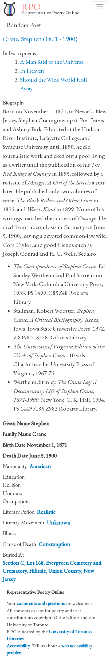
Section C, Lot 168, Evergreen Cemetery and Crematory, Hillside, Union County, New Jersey (52, 570)
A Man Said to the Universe (52, 62)
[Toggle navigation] (99, 6)
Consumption (54, 544)
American (40, 466)
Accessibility (18, 645)
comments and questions (41, 603)
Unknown (58, 522)
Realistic (46, 511)
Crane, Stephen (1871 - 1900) (40, 39)
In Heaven (32, 71)
